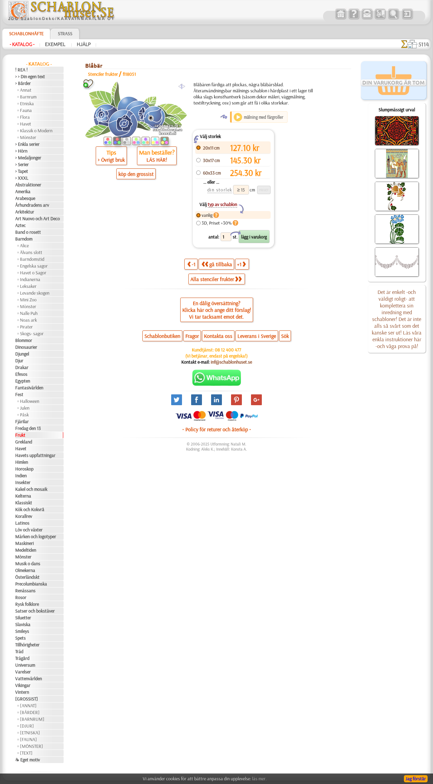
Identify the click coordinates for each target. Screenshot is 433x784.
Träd (19, 651)
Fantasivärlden (29, 388)
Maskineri (24, 543)
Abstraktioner (28, 185)
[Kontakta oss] (366, 18)
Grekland (23, 442)
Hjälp (84, 44)
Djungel (22, 354)
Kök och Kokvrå (29, 509)
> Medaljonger (28, 158)
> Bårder (23, 83)
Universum (25, 665)
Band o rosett (28, 232)
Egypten (22, 381)
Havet (25, 124)
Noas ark (28, 320)
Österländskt (27, 577)
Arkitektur (24, 212)
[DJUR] (27, 726)
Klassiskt (23, 503)
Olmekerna (25, 570)
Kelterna (23, 496)
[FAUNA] (28, 739)
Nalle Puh (29, 313)
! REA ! (21, 70)
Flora (25, 117)
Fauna (26, 110)
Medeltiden (25, 550)
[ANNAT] (28, 705)
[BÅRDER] (30, 712)
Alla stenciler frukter (212, 279)
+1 (239, 264)
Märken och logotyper (35, 536)
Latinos (22, 523)
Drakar (21, 367)
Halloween (29, 401)
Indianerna (30, 279)
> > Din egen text (30, 76)
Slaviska (22, 624)
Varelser (23, 672)
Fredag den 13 (28, 428)
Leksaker (28, 286)
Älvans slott (31, 252)
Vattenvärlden (28, 678)
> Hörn (21, 151)
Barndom (23, 239)
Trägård (22, 658)
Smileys (22, 631)
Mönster (28, 137)
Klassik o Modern (36, 131)
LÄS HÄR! (156, 159)
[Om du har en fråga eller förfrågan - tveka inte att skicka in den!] (216, 384)
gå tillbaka (220, 264)
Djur (19, 361)
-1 (194, 264)
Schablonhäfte (26, 33)
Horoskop (24, 469)
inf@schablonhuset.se (231, 362)
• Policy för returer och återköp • (216, 429)
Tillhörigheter (27, 645)
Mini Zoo (28, 300)
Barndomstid (32, 259)
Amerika (22, 191)
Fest (19, 394)
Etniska (27, 103)
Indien (21, 475)
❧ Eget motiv (27, 760)
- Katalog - (22, 44)
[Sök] (393, 18)
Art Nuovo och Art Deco (37, 218)
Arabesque (25, 198)
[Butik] (340, 18)
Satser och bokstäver (35, 611)
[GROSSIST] (26, 699)
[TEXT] (26, 753)
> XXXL (21, 178)
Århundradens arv (32, 205)
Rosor (20, 597)
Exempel (55, 44)
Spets (20, 638)
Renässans (25, 590)
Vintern (22, 692)
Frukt (20, 435)
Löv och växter (29, 530)
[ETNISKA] (30, 733)
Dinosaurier (26, 347)
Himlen (21, 462)
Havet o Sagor (33, 273)
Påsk (24, 415)
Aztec (20, 225)
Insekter (22, 482)
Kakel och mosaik (31, 489)
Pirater (26, 327)
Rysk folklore (27, 604)
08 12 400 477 (228, 350)
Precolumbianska (31, 584)
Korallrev (23, 516)
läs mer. (259, 779)
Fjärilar (22, 421)
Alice (24, 246)
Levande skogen (34, 293)
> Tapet (21, 171)
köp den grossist (136, 173)
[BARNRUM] (32, 719)
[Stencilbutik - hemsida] (61, 19)
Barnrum (28, 97)
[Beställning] (380, 18)
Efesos (21, 374)
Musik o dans (27, 563)
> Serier (22, 164)
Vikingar (22, 685)
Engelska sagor (34, 266)
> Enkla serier (27, 144)
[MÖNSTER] (31, 746)
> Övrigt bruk (111, 159)
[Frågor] (353, 18)
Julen (24, 408)
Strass (65, 33)
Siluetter (23, 618)
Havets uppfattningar (35, 455)
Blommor (23, 340)
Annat (25, 90)
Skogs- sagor (32, 333)
